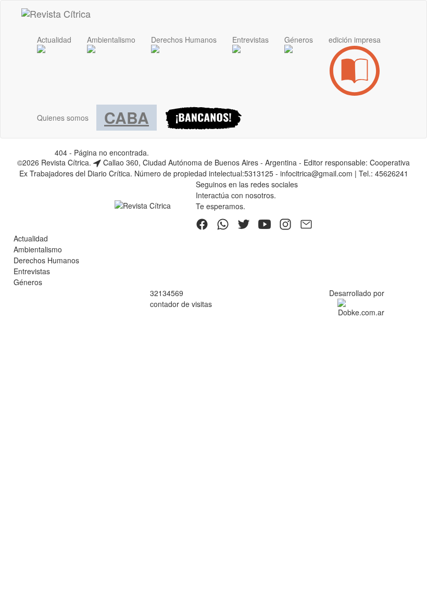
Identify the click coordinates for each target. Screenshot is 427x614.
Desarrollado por (356, 293)
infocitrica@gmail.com (316, 173)
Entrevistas (32, 271)
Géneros (28, 282)
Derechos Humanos (46, 260)
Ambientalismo (38, 249)
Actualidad (31, 238)
